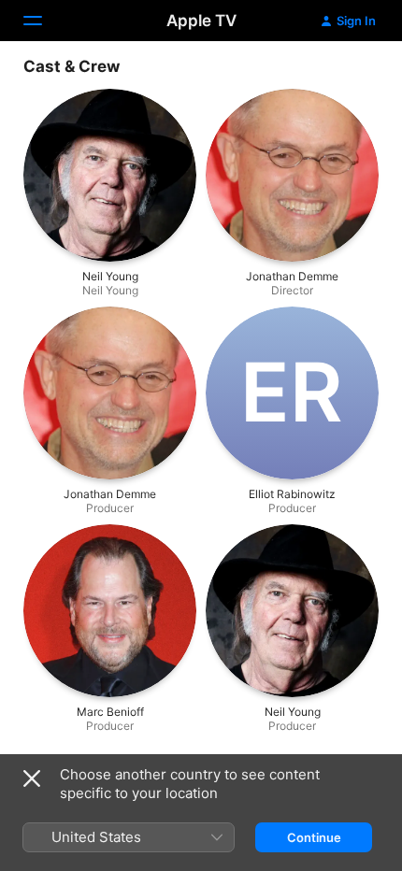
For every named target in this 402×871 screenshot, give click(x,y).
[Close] (31, 778)
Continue (314, 837)
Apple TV (201, 20)
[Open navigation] (44, 20)
